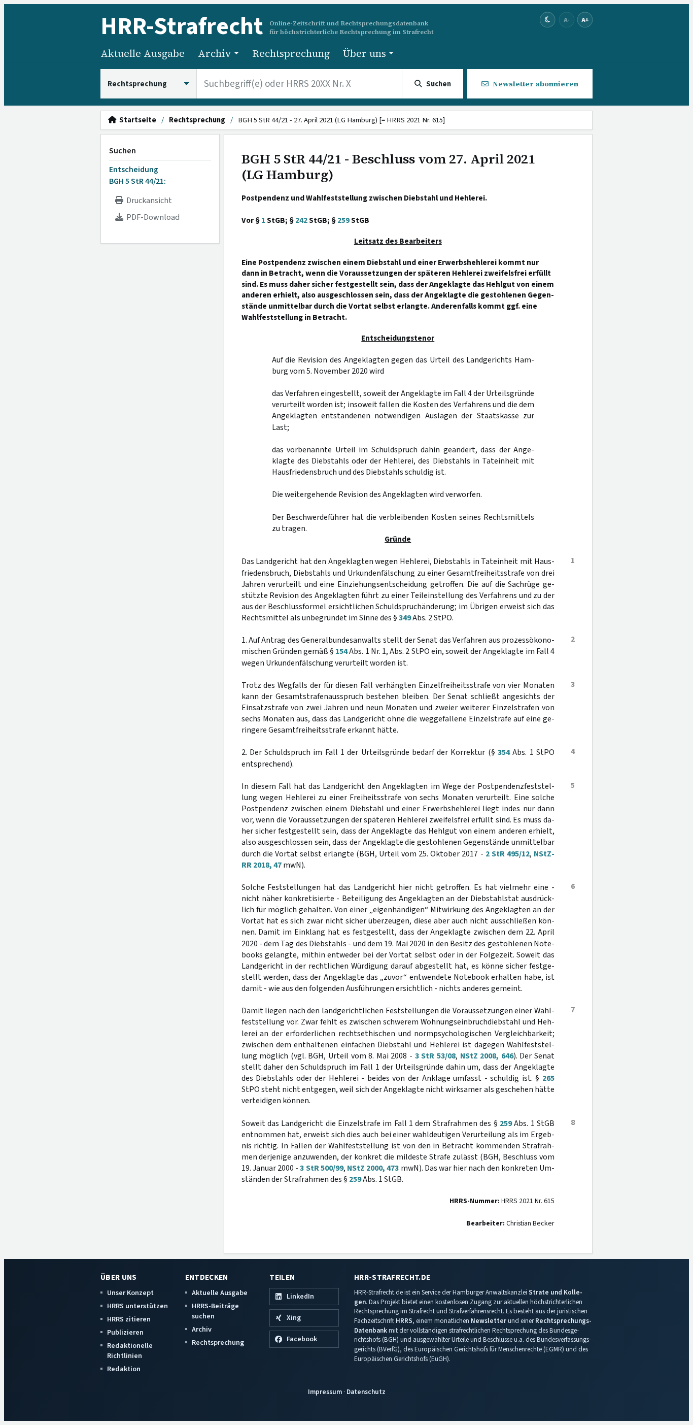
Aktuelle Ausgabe (142, 53)
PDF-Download (151, 217)
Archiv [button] (214, 53)
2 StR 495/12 (508, 853)
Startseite (136, 120)
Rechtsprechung (291, 53)
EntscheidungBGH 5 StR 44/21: (137, 175)
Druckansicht (147, 200)
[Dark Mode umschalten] (548, 20)
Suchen (122, 150)
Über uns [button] (364, 53)
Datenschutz (366, 1392)
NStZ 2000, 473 (373, 1168)
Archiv (202, 1329)
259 (343, 220)
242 (301, 220)
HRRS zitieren (129, 1319)
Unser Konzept (130, 1292)
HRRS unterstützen (137, 1306)
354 (504, 752)
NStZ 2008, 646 (486, 1056)
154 (341, 651)
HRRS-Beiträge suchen (215, 1311)
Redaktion (124, 1369)
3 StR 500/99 (321, 1168)
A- (567, 19)
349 (405, 617)
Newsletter (488, 1320)
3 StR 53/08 (435, 1056)
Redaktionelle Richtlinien (130, 1350)
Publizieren (125, 1332)
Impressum (325, 1392)
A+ (584, 19)
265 (548, 1078)
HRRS (404, 1320)
